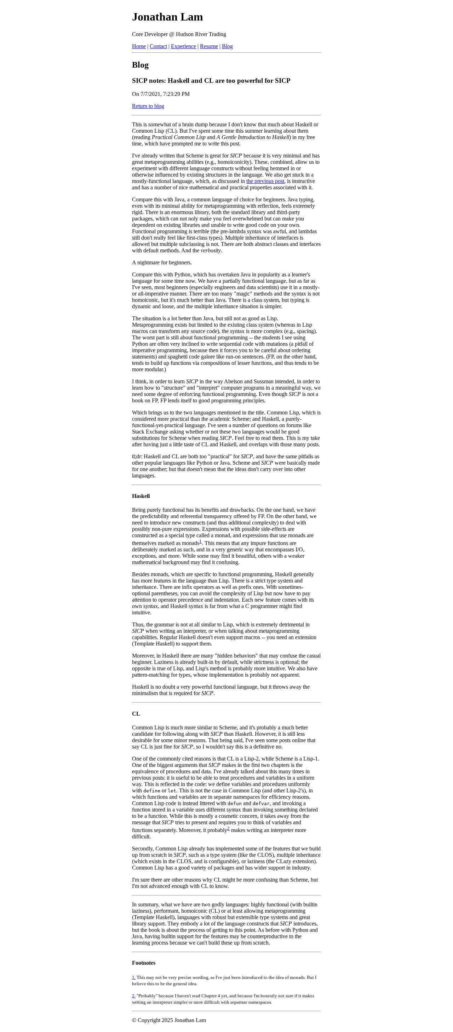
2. (134, 995)
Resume (209, 46)
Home (139, 46)
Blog (227, 46)
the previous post (265, 181)
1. (134, 977)
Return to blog (148, 106)
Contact (158, 46)
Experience (183, 46)
